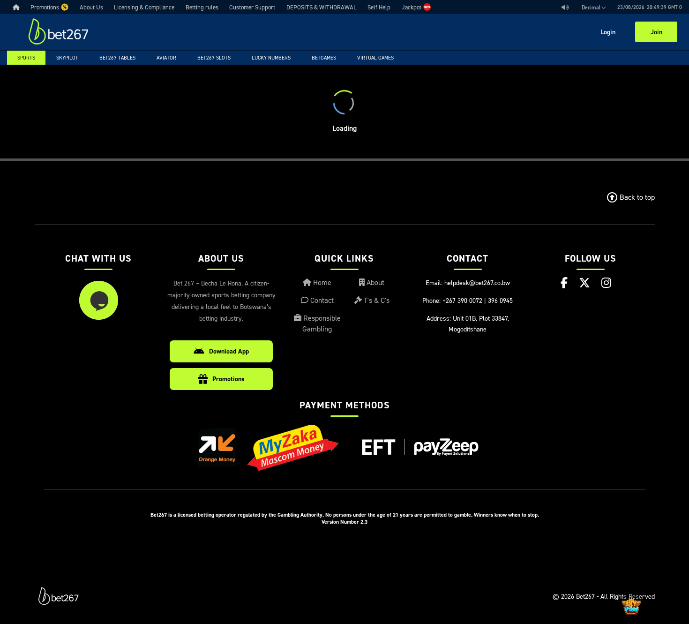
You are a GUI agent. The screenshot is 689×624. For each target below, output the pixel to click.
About (374, 282)
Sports (26, 57)
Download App (229, 351)
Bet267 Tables (117, 57)
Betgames (324, 57)
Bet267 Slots (214, 57)
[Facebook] (564, 282)
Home (321, 282)
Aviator (166, 57)
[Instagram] (606, 282)
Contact (321, 300)
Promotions (228, 379)
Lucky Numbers (271, 57)
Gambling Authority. (300, 514)
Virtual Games (375, 57)
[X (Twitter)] (584, 282)
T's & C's (375, 300)
